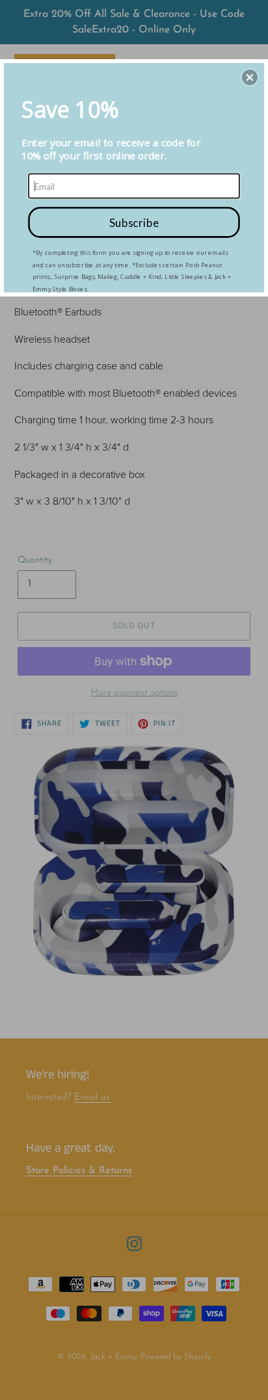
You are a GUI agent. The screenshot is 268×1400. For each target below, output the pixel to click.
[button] (250, 77)
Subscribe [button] (134, 221)
